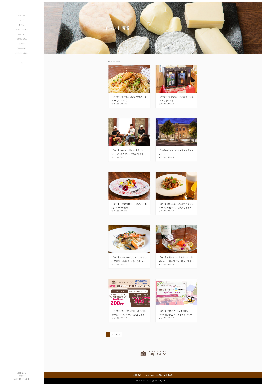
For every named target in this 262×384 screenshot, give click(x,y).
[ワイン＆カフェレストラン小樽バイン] (153, 357)
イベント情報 (115, 104)
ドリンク (22, 25)
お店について (22, 15)
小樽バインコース (22, 29)
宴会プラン (21, 34)
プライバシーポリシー (22, 53)
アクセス (22, 44)
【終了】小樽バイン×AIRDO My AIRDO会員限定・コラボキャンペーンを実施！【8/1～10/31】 (176, 314)
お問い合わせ (22, 48)
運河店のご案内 (22, 39)
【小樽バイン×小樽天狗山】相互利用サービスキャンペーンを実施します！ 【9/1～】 (133, 314)
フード (22, 20)
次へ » (118, 334)
